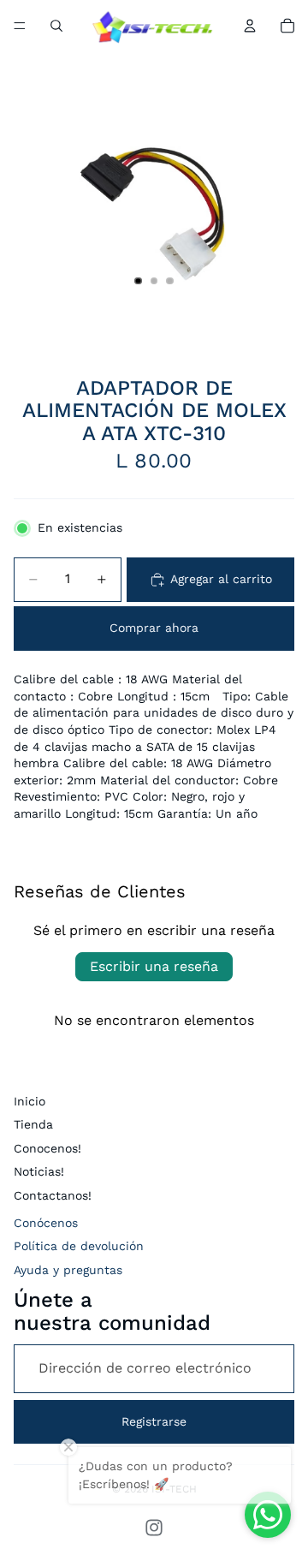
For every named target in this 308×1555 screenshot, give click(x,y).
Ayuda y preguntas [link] (68, 1270)
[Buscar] (56, 26)
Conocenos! (47, 1148)
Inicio (29, 1101)
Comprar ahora (154, 628)
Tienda (33, 1124)
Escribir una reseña (154, 966)
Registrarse (154, 1421)
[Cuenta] (250, 26)
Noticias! (39, 1171)
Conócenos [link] (46, 1223)
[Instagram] (154, 1527)
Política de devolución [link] (79, 1246)
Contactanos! (53, 1195)
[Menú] (19, 25)
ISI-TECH (174, 1489)
